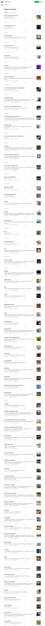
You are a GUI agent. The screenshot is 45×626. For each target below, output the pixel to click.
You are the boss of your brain (11, 154)
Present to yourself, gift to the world (13, 427)
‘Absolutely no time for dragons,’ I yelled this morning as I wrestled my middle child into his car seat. (18, 478)
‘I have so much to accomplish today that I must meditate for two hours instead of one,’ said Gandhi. (18, 446)
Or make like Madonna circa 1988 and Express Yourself (15, 37)
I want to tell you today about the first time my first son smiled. (17, 558)
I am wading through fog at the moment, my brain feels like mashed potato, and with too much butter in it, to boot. (19, 251)
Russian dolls (7, 329)
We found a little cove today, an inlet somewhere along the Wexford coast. (19, 543)
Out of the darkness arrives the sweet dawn (15, 419)
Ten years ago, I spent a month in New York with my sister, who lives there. (19, 454)
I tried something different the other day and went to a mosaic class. (18, 288)
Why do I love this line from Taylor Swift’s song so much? (15, 108)
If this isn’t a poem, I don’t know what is (13, 136)
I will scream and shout (10, 597)
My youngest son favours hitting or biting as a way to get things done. (18, 203)
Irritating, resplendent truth (11, 411)
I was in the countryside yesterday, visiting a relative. (14, 470)
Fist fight (6, 403)
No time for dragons (9, 476)
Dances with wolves (9, 574)
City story (6, 510)
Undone (6, 211)
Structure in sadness (9, 76)
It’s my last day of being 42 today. (11, 386)
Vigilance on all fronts (9, 460)
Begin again (7, 55)
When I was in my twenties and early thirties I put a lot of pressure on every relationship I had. (19, 306)
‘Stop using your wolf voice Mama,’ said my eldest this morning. (17, 576)
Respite (6, 271)
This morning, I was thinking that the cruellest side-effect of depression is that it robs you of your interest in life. (19, 370)
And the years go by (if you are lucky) (13, 385)
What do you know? (9, 501)
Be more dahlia (7, 35)
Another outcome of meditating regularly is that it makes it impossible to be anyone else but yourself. (19, 339)
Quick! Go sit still (8, 444)
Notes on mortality (8, 526)
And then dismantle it (8, 17)
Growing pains (7, 360)
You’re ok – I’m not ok (9, 484)
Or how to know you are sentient (11, 47)
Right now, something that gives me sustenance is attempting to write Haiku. (18, 79)
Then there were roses (9, 25)
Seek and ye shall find (9, 581)
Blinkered (6, 368)
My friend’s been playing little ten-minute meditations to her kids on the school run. (18, 222)
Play (5, 287)
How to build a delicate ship (11, 15)
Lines (5, 313)
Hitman (6, 201)
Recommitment (8, 346)
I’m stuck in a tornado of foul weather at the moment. (15, 296)
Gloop (5, 294)
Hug (5, 231)
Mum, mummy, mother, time (11, 165)
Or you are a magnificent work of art (11, 57)
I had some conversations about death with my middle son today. (17, 527)
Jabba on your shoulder (10, 533)
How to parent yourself (9, 194)
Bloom (5, 557)
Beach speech (7, 542)
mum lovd (6, 137)
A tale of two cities (8, 452)
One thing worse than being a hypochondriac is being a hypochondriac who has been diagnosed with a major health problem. (19, 614)
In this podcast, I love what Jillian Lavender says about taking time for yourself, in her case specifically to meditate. (18, 429)
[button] (2, 4)
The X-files (7, 353)
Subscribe (37, 1)
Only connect (7, 621)
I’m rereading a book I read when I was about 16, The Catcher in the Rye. (19, 551)
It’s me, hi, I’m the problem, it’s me (12, 106)
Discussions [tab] (13, 12)
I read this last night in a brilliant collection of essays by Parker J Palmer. (18, 421)
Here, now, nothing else (10, 177)
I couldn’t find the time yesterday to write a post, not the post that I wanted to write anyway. (19, 438)
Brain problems (8, 605)
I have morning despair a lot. (10, 89)
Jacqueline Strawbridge (12, 18)
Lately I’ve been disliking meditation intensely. (13, 347)
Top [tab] (9, 12)
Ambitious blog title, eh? (9, 195)
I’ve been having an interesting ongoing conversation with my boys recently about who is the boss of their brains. (19, 157)
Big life (6, 590)
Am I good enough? (9, 241)
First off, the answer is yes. (9, 243)
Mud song (6, 468)
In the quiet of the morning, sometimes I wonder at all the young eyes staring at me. (18, 127)
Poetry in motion (8, 260)
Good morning (7, 392)
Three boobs (7, 517)
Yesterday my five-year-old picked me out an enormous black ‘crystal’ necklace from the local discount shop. (18, 379)
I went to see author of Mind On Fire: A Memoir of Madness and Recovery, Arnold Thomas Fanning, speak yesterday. (19, 462)
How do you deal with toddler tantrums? (12, 599)
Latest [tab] (6, 12)
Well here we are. (7, 178)
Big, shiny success (8, 187)
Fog (5, 248)
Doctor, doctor (7, 612)
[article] (22, 18)
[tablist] (10, 12)
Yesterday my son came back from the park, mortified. (15, 362)
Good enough (7, 435)
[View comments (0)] (15, 20)
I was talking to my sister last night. (11, 323)
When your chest (7, 233)
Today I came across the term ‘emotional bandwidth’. (14, 355)
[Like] (5, 71)
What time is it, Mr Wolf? (10, 493)
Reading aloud (7, 321)
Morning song (7, 125)
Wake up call (7, 567)
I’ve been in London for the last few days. (12, 512)
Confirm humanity (8, 45)
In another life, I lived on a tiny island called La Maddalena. (16, 591)
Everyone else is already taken (11, 337)
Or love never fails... (8, 27)
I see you (6, 549)
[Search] (39, 12)
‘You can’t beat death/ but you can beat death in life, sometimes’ (17, 568)
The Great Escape (8, 97)
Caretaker (6, 146)
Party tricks (7, 376)
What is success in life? (8, 188)
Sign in (41, 1)
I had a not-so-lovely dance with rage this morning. (14, 405)
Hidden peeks (7, 279)
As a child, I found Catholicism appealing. (12, 622)
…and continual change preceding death (14, 88)
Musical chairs (7, 220)
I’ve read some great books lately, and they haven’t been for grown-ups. (18, 281)
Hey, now (6, 65)
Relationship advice (9, 304)
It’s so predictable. (8, 606)
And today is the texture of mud (12, 116)
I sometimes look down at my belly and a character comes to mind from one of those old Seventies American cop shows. (19, 520)
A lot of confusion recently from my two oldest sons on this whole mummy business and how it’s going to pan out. (19, 168)
